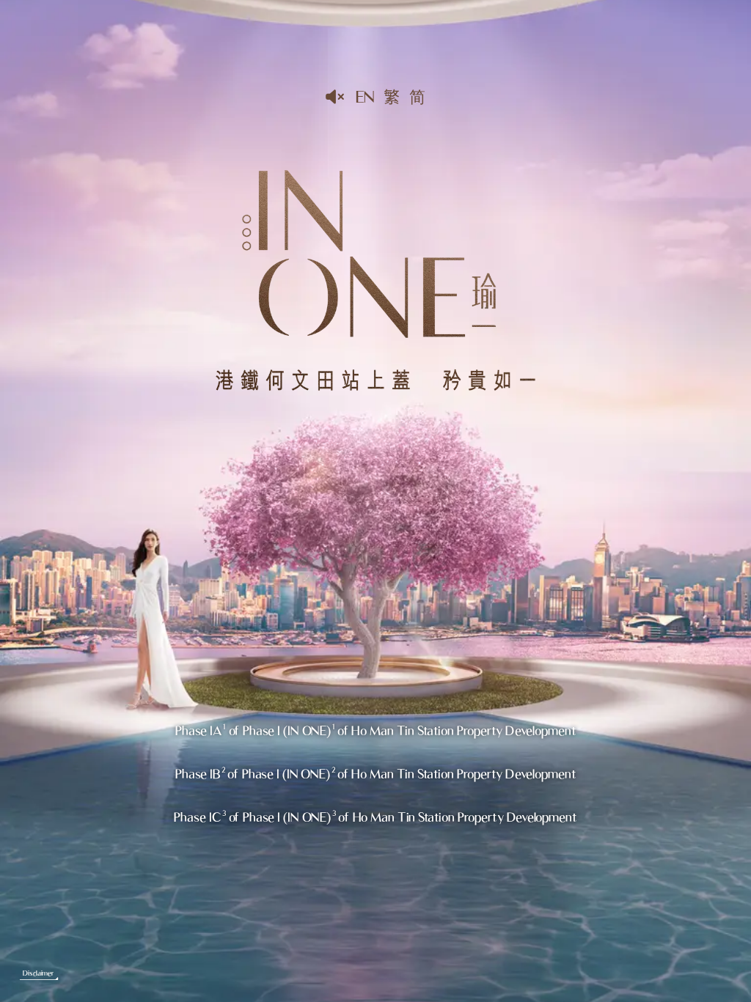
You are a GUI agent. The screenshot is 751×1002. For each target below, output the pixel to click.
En (365, 96)
